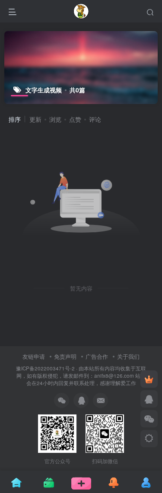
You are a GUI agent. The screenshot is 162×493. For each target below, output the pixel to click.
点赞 (75, 119)
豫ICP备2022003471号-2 (45, 368)
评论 (95, 119)
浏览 (55, 119)
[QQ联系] (149, 399)
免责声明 (65, 356)
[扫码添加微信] (149, 418)
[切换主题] (149, 438)
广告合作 (97, 356)
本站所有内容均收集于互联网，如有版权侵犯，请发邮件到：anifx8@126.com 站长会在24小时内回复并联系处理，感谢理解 (81, 375)
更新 (35, 119)
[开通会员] (149, 379)
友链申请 (33, 356)
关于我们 (128, 356)
